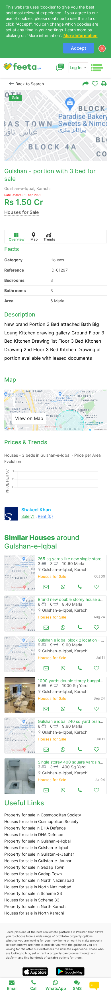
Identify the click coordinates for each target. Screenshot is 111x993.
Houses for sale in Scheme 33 (31, 899)
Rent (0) (45, 516)
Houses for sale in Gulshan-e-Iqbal (36, 847)
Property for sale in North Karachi (35, 906)
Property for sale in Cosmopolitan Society (42, 814)
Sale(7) (27, 516)
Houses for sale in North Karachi (34, 913)
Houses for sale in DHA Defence (33, 834)
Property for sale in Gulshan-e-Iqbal (37, 841)
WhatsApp (56, 988)
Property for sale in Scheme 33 (33, 893)
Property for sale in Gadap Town (34, 867)
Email (12, 988)
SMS (77, 988)
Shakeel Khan (36, 509)
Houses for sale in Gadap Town (33, 873)
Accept (78, 48)
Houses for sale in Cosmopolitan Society (41, 821)
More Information (80, 35)
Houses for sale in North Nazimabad (37, 886)
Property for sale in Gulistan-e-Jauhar (39, 854)
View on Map (29, 418)
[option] (55, 125)
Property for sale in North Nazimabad (39, 880)
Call (34, 988)
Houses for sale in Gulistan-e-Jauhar (37, 860)
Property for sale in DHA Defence (35, 828)
